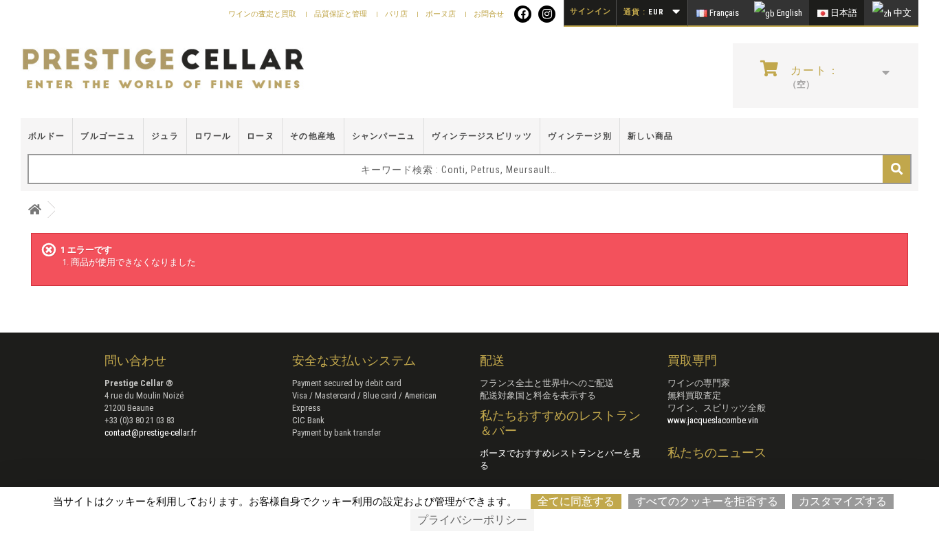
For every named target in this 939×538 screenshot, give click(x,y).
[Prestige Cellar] (163, 69)
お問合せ (489, 14)
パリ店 (397, 14)
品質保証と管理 (341, 14)
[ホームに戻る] (34, 209)
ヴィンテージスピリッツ (482, 136)
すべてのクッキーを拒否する (706, 501)
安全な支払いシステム (354, 360)
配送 (492, 360)
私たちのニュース (716, 452)
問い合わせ (135, 360)
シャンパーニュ (384, 136)
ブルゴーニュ (107, 136)
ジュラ (165, 136)
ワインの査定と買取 (263, 14)
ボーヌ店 (442, 14)
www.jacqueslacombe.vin (712, 420)
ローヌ (260, 136)
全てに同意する (576, 501)
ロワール (213, 136)
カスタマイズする (843, 501)
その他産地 (313, 136)
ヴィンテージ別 (580, 136)
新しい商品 (651, 136)
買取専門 (692, 360)
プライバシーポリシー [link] (472, 519)
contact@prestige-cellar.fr (150, 432)
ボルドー (46, 136)
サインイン (590, 11)
